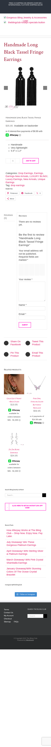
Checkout (8, 619)
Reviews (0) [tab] (8, 216)
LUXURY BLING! (38, 176)
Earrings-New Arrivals (17, 176)
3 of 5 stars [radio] (32, 270)
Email (22, 314)
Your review (25, 279)
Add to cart (30, 161)
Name (23, 305)
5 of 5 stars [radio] (43, 270)
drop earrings (18, 185)
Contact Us (8, 612)
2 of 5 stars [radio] (27, 270)
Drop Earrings (25, 173)
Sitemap (7, 622)
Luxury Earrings (14, 179)
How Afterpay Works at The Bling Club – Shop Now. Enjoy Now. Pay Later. (24, 533)
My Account (8, 615)
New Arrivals (29, 179)
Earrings (38, 173)
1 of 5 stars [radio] (22, 270)
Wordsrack (30, 640)
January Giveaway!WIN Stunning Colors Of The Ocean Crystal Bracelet (24, 571)
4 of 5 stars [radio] (38, 270)
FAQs (16, 622)
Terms (6, 609)
